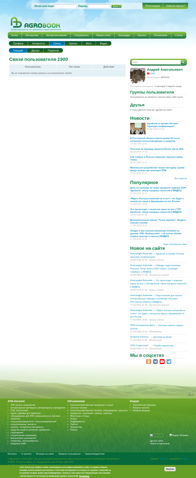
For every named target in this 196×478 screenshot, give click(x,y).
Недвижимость (77, 421)
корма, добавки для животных (26, 413)
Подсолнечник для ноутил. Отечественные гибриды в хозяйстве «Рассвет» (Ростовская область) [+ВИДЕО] (156, 298)
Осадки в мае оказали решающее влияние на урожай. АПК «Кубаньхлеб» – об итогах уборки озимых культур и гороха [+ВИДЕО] (155, 233)
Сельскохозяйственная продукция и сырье (91, 405)
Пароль (82, 6)
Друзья (35, 50)
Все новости (181, 178)
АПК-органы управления (23, 405)
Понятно (170, 469)
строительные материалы (24, 435)
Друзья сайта (156, 441)
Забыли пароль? (175, 6)
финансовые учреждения (23, 438)
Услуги (73, 418)
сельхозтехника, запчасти (23, 424)
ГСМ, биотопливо (19, 410)
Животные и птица (79, 416)
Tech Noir (163, 458)
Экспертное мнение (56, 35)
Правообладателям (95, 454)
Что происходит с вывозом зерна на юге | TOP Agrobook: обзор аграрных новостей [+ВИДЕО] (158, 283)
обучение (15, 418)
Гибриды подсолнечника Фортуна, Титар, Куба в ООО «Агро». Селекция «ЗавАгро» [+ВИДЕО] (155, 268)
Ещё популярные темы (175, 244)
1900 (152, 73)
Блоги (15, 35)
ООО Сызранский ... (140, 345)
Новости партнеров (160, 443)
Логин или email (44, 6)
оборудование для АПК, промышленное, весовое (35, 416)
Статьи (179, 35)
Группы (73, 43)
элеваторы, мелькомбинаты (25, 441)
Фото (89, 43)
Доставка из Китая (162, 337)
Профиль (18, 43)
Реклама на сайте (45, 454)
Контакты (12, 454)
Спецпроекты (81, 35)
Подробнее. (84, 476)
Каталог (142, 35)
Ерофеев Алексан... (140, 337)
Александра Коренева (141, 253)
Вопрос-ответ (103, 35)
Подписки (53, 50)
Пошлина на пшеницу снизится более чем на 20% (157, 149)
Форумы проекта (141, 407)
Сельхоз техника (78, 407)
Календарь (124, 35)
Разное (73, 429)
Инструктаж (32, 35)
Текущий (20, 50)
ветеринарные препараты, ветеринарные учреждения (38, 407)
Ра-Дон (184, 458)
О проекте (26, 454)
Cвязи (56, 43)
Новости (139, 118)
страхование (17, 432)
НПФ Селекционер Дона (142, 325)
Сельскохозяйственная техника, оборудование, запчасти (99, 410)
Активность (38, 43)
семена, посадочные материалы (27, 427)
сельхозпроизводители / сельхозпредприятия (33, 421)
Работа (73, 424)
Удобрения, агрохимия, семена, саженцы (91, 413)
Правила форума (141, 410)
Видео (103, 43)
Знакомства (76, 427)
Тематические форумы (144, 405)
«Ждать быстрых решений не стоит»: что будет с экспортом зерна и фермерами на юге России (157, 313)
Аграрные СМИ (18, 443)
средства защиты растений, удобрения (30, 429)
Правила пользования (69, 454)
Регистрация (152, 6)
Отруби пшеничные (163, 345)
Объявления (160, 35)
